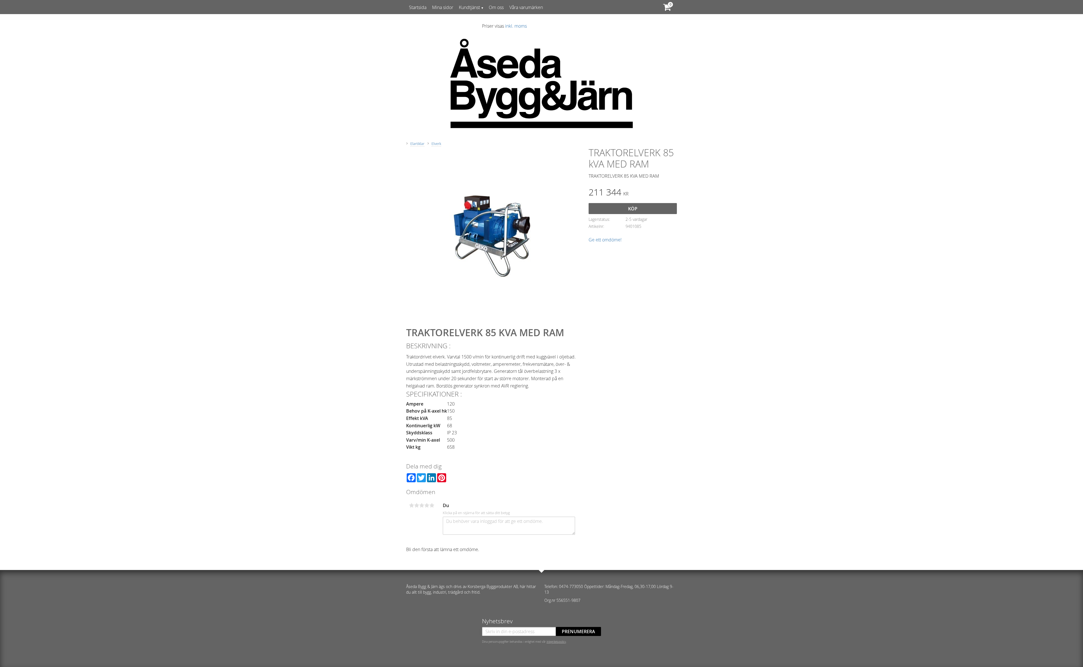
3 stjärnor (421, 505)
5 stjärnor (431, 505)
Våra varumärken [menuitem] (526, 7)
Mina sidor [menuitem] (442, 7)
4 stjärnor (426, 505)
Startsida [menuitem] (417, 7)
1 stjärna (411, 505)
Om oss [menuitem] (496, 7)
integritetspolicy (556, 642)
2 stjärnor (416, 505)
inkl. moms (516, 26)
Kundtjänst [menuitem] (469, 7)
